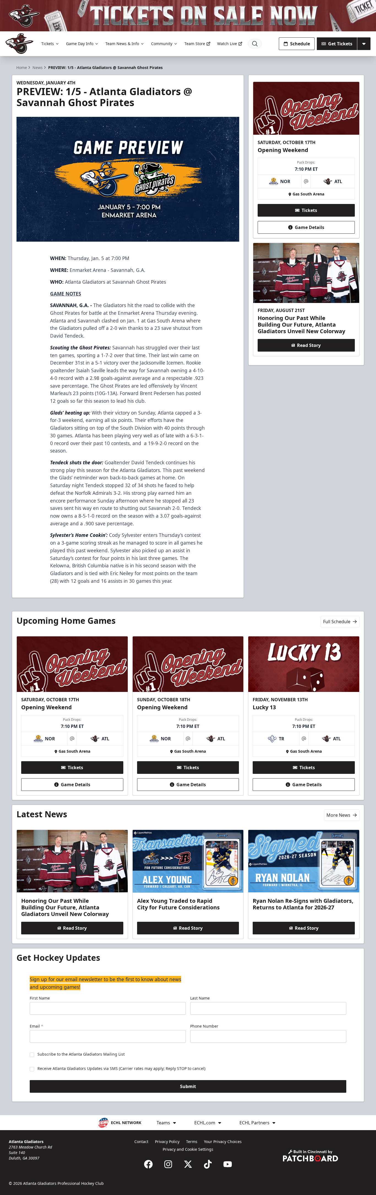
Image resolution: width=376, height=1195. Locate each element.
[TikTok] (208, 1164)
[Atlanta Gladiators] (20, 43)
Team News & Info (122, 43)
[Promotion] (188, 15)
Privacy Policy (167, 1141)
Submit (188, 1086)
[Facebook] (148, 1164)
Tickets (47, 43)
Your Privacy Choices (223, 1141)
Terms (191, 1141)
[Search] (255, 43)
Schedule (300, 44)
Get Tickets (340, 44)
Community (161, 43)
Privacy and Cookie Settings (188, 1149)
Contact (141, 1141)
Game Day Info (79, 43)
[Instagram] (168, 1164)
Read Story (309, 345)
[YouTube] (227, 1164)
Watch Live (227, 43)
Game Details (309, 227)
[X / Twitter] (188, 1164)
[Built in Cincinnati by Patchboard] (310, 1155)
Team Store (194, 43)
